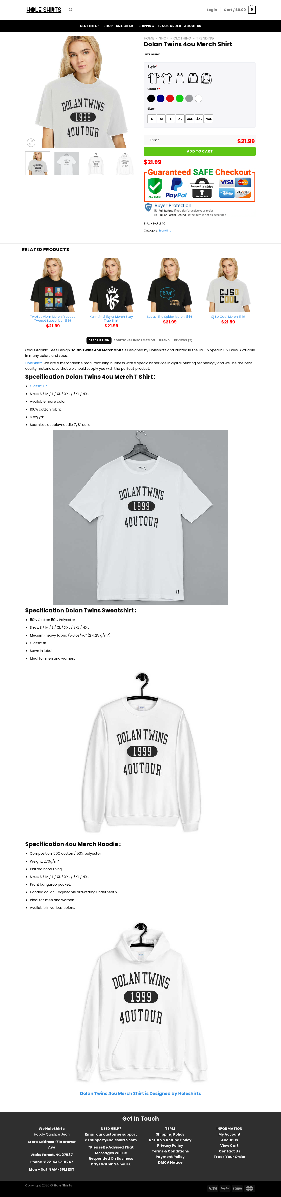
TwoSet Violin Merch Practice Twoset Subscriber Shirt (53, 319)
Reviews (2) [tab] (183, 340)
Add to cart (200, 151)
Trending (205, 38)
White (199, 101)
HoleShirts (34, 363)
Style (152, 66)
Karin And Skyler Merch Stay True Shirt (111, 319)
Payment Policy (170, 1156)
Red (169, 101)
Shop (108, 26)
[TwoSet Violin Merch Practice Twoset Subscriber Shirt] (53, 285)
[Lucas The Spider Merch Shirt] (170, 285)
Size (151, 108)
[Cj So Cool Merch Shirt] (228, 285)
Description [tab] (98, 340)
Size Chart (125, 26)
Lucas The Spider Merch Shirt (169, 317)
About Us (192, 26)
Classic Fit (38, 386)
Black (151, 101)
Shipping (146, 26)
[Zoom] (31, 142)
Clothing (88, 26)
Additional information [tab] (134, 340)
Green (180, 101)
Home (149, 38)
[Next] (129, 92)
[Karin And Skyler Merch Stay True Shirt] (111, 285)
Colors (153, 89)
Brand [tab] (164, 340)
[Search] (70, 9)
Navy (161, 101)
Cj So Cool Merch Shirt (228, 317)
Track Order (169, 26)
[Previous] (33, 92)
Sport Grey (189, 101)
